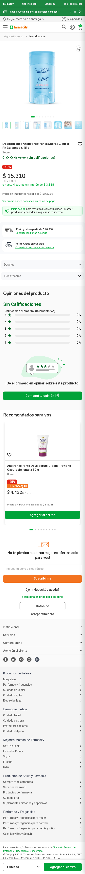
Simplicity (50, 3)
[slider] (42, 8)
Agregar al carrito (63, 867)
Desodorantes (37, 36)
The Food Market (73, 3)
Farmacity (8, 3)
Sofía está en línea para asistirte (42, 596)
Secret (6, 152)
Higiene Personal (13, 36)
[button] (70, 12)
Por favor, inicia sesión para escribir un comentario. (42, 396)
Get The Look (29, 3)
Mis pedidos (74, 18)
